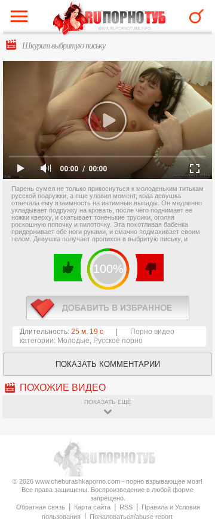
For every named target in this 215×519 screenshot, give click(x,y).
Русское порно (118, 340)
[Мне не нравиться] (149, 267)
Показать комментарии (108, 364)
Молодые (73, 340)
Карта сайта (92, 507)
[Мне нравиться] (68, 267)
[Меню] (22, 19)
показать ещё (107, 402)
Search (196, 16)
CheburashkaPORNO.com (109, 19)
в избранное (107, 308)
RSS (126, 507)
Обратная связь (40, 507)
